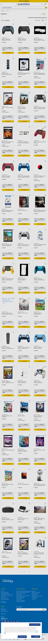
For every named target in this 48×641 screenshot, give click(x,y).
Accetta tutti (36, 636)
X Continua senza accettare (35, 624)
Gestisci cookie (23, 636)
